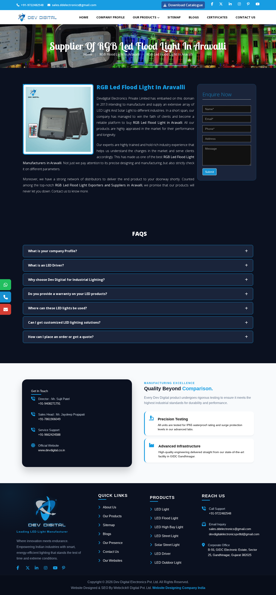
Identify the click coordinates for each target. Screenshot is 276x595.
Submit (209, 171)
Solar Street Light (167, 545)
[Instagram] (47, 568)
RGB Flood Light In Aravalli (119, 54)
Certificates (217, 17)
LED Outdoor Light (168, 562)
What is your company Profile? (52, 251)
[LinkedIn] (38, 568)
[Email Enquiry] (5, 309)
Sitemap (174, 17)
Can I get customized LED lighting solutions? (64, 322)
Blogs (194, 17)
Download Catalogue (185, 5)
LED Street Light (166, 536)
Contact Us (245, 17)
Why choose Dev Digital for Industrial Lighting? (66, 279)
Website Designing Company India (178, 588)
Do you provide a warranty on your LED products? (67, 294)
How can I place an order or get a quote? (61, 337)
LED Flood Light (166, 518)
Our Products (145, 17)
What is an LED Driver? (46, 265)
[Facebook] (20, 568)
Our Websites (112, 560)
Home (83, 17)
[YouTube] (56, 568)
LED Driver (163, 553)
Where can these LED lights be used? (57, 308)
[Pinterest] (65, 568)
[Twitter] (29, 568)
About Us (109, 507)
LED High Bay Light (169, 527)
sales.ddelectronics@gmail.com (74, 5)
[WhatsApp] (5, 284)
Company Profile (110, 17)
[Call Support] (5, 296)
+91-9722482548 (32, 5)
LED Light (162, 509)
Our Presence (113, 543)
